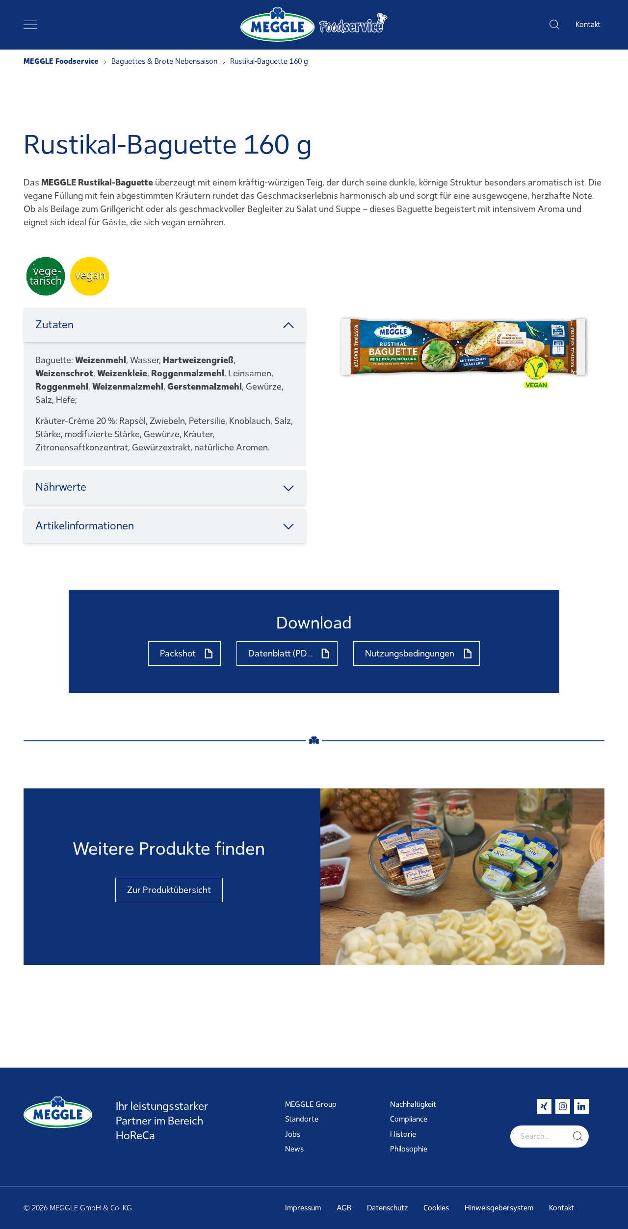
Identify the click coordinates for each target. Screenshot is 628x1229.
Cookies (436, 1207)
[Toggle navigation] (30, 24)
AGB (344, 1207)
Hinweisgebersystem (499, 1207)
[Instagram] (562, 1106)
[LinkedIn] (581, 1106)
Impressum (303, 1207)
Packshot (178, 653)
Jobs (292, 1134)
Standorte (301, 1119)
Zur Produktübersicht (169, 890)
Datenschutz (387, 1207)
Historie (403, 1134)
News (294, 1149)
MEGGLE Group (311, 1104)
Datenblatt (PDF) (281, 653)
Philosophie (408, 1149)
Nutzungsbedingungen (409, 653)
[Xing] (544, 1106)
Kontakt (588, 24)
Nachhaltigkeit (413, 1104)
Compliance (408, 1119)
